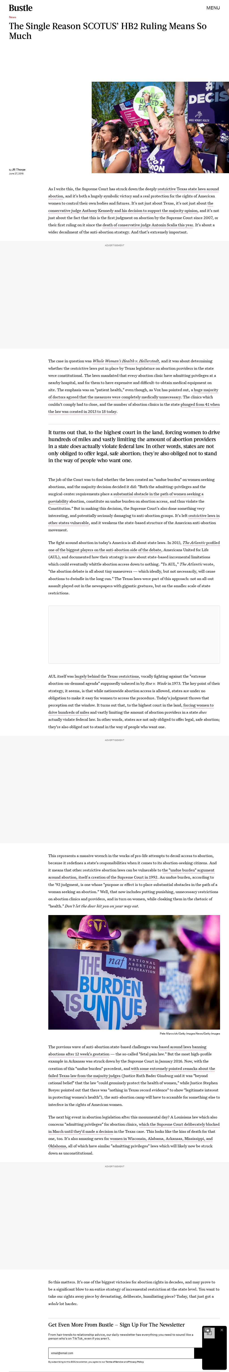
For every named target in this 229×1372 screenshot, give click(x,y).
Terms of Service (114, 1361)
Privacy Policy (136, 1361)
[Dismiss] (221, 1330)
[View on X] (134, 634)
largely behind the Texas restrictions (107, 676)
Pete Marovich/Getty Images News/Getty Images (226, 127)
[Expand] (207, 1330)
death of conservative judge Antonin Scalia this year (148, 224)
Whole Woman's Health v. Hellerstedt (126, 360)
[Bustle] (20, 8)
